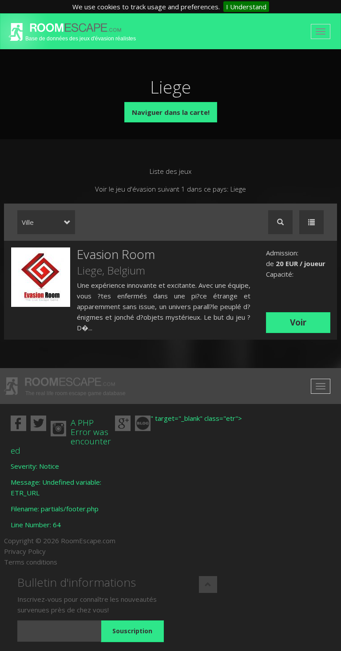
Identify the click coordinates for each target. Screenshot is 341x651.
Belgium (126, 270)
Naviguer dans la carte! (171, 112)
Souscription (132, 631)
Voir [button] (298, 322)
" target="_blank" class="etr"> (196, 418)
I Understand (246, 6)
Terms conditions (30, 561)
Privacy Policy (25, 551)
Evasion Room (116, 254)
